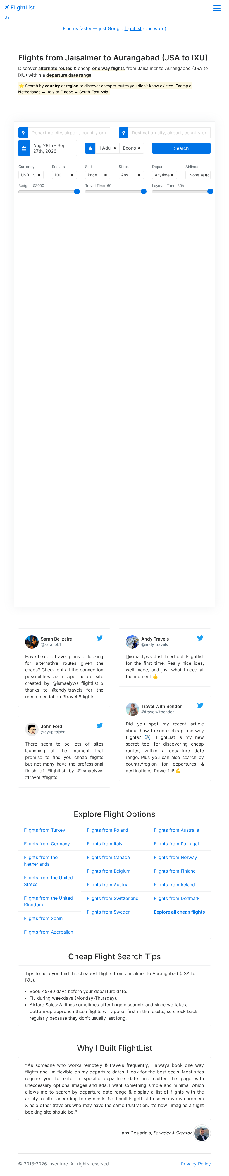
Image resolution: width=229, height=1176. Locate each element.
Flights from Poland (107, 830)
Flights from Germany (47, 843)
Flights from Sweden (108, 912)
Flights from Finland (175, 871)
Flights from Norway (175, 857)
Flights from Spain (43, 918)
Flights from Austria (107, 884)
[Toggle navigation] (217, 7)
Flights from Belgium (108, 871)
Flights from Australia (176, 830)
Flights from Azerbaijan (48, 932)
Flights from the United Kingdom (48, 901)
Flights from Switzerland (113, 898)
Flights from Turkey (44, 830)
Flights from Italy (105, 843)
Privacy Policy (196, 1164)
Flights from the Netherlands (41, 860)
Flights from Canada (108, 857)
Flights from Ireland (174, 884)
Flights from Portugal (176, 843)
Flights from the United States (48, 881)
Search (181, 148)
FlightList (22, 7)
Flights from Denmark (177, 898)
